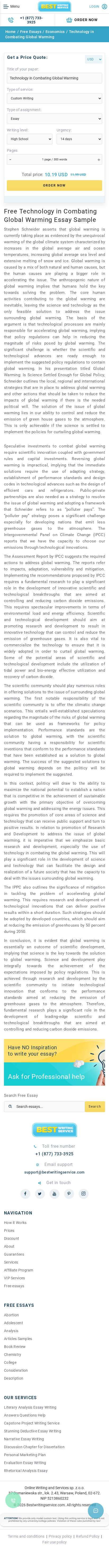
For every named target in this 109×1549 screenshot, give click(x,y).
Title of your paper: (23, 69)
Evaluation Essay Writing (25, 1463)
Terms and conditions (26, 1536)
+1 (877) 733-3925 (31, 20)
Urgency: (64, 130)
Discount (11, 1238)
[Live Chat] (96, 1511)
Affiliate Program (18, 1270)
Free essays (14, 1286)
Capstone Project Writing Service (32, 1423)
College (10, 1362)
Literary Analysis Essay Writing (30, 1407)
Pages (12, 150)
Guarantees (14, 1254)
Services (11, 1262)
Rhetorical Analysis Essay (26, 1471)
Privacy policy (60, 1536)
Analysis (11, 1331)
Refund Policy (87, 1536)
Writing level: (17, 130)
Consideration (16, 1370)
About (9, 1246)
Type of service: (20, 89)
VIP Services (14, 1278)
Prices (9, 1230)
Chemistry (12, 1354)
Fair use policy (54, 1542)
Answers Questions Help (25, 1415)
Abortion (11, 1315)
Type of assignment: (24, 110)
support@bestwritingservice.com (54, 1172)
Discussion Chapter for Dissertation (34, 1447)
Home (10, 32)
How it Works (15, 1223)
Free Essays (31, 32)
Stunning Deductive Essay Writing (32, 1431)
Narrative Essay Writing (24, 1439)
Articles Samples (18, 1339)
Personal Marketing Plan (25, 1455)
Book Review (15, 1347)
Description (13, 1378)
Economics (55, 32)
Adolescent (13, 1323)
